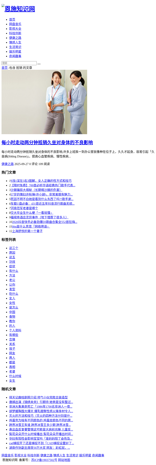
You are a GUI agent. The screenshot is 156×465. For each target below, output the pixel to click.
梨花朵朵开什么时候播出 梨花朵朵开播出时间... (41, 434)
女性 (12, 303)
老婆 (12, 371)
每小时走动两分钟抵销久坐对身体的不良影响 (47, 142)
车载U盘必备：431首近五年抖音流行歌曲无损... (43, 203)
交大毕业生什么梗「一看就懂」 (32, 212)
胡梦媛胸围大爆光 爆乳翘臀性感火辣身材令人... (41, 411)
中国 (12, 312)
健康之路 (15, 37)
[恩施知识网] (18, 9)
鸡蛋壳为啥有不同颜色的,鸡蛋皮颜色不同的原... (41, 420)
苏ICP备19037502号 (44, 460)
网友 (12, 353)
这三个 (13, 248)
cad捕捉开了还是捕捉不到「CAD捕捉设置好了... (41, 443)
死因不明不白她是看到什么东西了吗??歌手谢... (42, 199)
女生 (12, 380)
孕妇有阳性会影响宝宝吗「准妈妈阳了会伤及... (40, 438)
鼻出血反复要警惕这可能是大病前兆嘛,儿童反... (41, 429)
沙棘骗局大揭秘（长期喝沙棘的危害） (36, 190)
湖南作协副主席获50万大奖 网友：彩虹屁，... (39, 447)
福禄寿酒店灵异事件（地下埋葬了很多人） (39, 217)
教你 (12, 321)
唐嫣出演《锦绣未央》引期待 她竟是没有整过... (41, 402)
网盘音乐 (15, 24)
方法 (12, 275)
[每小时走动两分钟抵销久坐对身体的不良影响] (44, 133)
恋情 (12, 339)
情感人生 (15, 42)
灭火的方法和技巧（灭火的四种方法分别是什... (40, 415)
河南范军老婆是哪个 (24, 208)
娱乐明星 (15, 51)
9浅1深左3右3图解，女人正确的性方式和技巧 (41, 180)
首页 (12, 19)
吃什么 (13, 293)
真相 (12, 367)
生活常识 (15, 47)
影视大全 (15, 28)
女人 (12, 298)
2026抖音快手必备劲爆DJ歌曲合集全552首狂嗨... (44, 222)
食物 (12, 316)
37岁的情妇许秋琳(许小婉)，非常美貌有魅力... (42, 194)
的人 (12, 325)
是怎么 (13, 307)
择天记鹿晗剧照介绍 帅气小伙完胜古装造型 (38, 397)
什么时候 (15, 376)
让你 (12, 284)
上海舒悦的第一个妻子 (27, 231)
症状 (12, 266)
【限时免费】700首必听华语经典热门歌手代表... (43, 185)
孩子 (12, 348)
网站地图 (64, 460)
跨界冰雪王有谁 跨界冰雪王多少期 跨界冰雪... (40, 425)
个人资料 (15, 330)
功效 (12, 261)
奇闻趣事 (15, 56)
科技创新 (15, 33)
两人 (12, 357)
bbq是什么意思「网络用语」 (31, 226)
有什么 (13, 271)
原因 (12, 252)
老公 (12, 280)
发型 (12, 289)
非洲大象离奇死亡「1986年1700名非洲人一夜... (40, 406)
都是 (12, 362)
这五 (12, 257)
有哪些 (13, 335)
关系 (12, 344)
